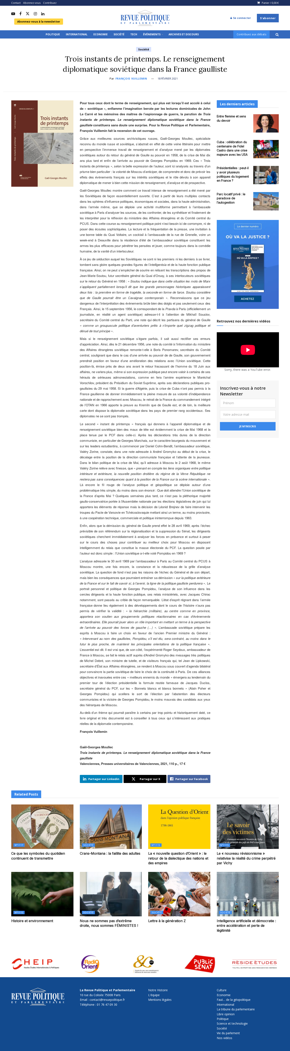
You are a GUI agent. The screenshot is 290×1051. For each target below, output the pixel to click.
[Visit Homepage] (145, 18)
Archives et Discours (184, 34)
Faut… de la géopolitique (234, 1000)
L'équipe (154, 995)
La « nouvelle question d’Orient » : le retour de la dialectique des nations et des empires (178, 858)
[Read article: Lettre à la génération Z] (179, 894)
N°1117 (19, 845)
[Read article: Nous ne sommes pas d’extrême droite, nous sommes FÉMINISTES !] (111, 894)
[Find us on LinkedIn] (42, 14)
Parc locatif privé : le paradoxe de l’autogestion (231, 198)
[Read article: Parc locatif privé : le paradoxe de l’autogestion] (266, 201)
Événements (151, 34)
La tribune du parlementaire (236, 1009)
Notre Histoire (158, 990)
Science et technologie (232, 1023)
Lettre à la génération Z (167, 921)
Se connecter (241, 18)
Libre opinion (226, 1014)
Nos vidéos (224, 1038)
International (76, 34)
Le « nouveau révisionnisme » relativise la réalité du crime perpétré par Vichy (246, 858)
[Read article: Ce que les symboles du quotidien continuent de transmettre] (42, 826)
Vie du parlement (228, 1033)
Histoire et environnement (32, 921)
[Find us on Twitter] (28, 14)
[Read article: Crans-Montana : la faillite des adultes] (111, 826)
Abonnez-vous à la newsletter (38, 21)
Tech (133, 34)
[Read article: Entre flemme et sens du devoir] (266, 123)
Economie (100, 34)
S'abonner (268, 18)
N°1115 (156, 845)
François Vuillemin (131, 78)
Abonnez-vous (32, 3)
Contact (16, 3)
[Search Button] (277, 34)
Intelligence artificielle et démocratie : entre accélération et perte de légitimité (246, 926)
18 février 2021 (168, 78)
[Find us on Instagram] (35, 14)
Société (119, 34)
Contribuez (49, 3)
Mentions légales (160, 1000)
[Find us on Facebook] (20, 14)
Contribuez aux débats (251, 34)
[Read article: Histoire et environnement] (42, 894)
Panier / (270, 3)
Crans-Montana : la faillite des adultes (110, 853)
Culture (222, 990)
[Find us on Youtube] (13, 14)
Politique (53, 34)
